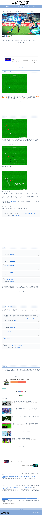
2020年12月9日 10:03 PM (5, 499)
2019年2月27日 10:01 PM (5, 477)
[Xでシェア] (3, 36)
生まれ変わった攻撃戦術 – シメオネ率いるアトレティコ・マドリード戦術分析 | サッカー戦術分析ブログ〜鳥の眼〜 (19, 498)
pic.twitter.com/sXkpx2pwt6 (8, 338)
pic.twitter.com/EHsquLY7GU (29, 213)
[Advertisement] (21, 49)
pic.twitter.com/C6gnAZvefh (31, 318)
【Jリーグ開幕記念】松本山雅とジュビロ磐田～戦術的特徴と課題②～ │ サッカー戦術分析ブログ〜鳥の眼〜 (18, 476)
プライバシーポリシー (33, 512)
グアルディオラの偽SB (13, 201)
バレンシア (8, 310)
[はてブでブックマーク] (6, 36)
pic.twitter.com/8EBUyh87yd (8, 279)
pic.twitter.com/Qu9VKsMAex (8, 331)
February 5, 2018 (16, 215)
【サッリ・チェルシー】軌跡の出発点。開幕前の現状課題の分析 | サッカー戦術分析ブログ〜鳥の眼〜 (17, 487)
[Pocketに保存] (8, 36)
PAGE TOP (21, 509)
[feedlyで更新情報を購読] (21, 395)
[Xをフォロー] (19, 395)
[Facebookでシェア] (4, 36)
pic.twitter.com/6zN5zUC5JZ (8, 265)
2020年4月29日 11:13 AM (5, 488)
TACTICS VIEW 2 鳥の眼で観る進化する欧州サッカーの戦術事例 (20, 379)
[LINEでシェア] (10, 36)
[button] (11, 36)
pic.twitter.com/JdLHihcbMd (8, 272)
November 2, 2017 (16, 320)
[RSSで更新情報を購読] (22, 395)
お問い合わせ (39, 512)
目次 (20, 67)
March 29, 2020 (12, 254)
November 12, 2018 (16, 347)
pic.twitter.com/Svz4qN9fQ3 (8, 258)
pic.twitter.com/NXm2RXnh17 (16, 345)
